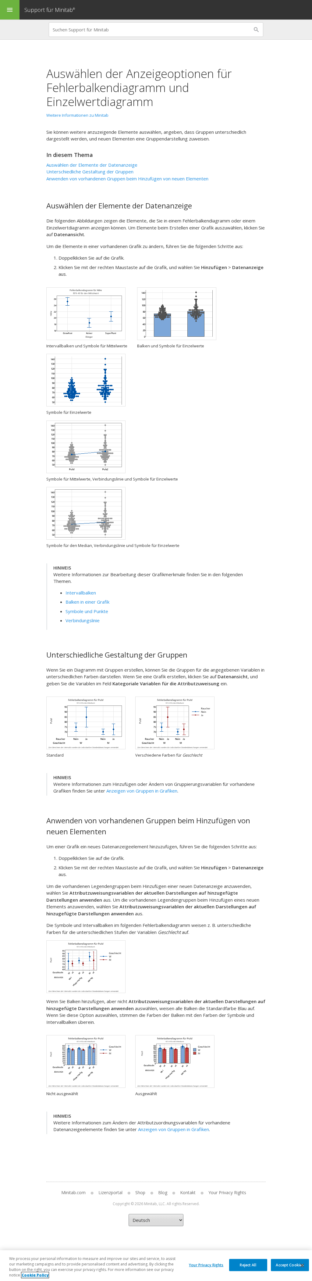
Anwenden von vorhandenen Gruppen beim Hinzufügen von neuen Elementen (127, 179)
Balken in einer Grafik (87, 602)
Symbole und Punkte (87, 611)
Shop (140, 1192)
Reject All (248, 1264)
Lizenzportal (110, 1192)
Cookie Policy (35, 1275)
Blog (162, 1192)
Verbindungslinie (83, 620)
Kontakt (188, 1192)
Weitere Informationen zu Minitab (77, 115)
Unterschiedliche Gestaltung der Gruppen (89, 172)
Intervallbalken (81, 593)
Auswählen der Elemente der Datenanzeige (91, 165)
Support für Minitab (49, 9)
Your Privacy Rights (206, 1264)
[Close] (302, 1265)
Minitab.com (73, 1192)
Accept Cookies (290, 1264)
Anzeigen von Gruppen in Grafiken (141, 791)
